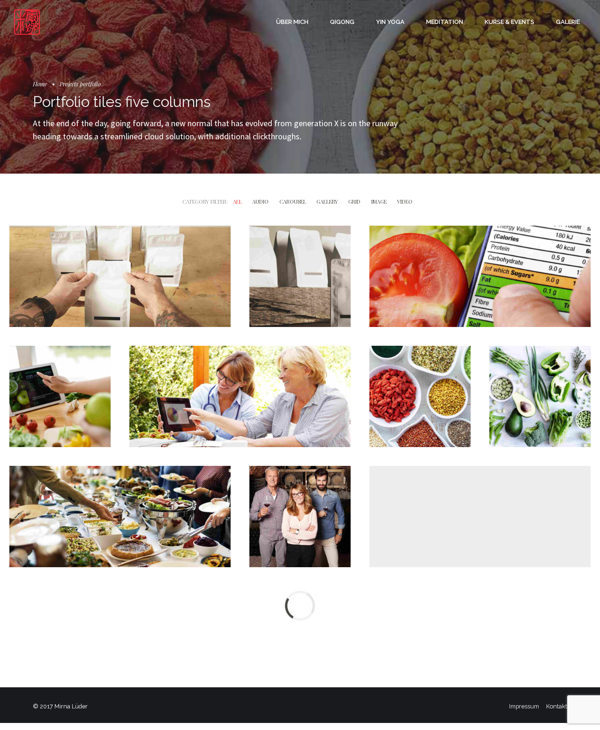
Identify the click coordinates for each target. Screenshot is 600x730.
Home (40, 84)
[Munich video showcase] (240, 396)
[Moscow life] (420, 396)
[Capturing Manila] (540, 396)
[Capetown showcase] (300, 276)
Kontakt (556, 706)
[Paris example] (480, 276)
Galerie (568, 21)
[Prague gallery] (60, 396)
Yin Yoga (390, 21)
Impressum (524, 706)
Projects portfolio (80, 84)
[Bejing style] (120, 516)
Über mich (292, 21)
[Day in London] (120, 276)
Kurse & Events (509, 21)
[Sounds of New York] (300, 516)
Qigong (342, 21)
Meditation (444, 21)
